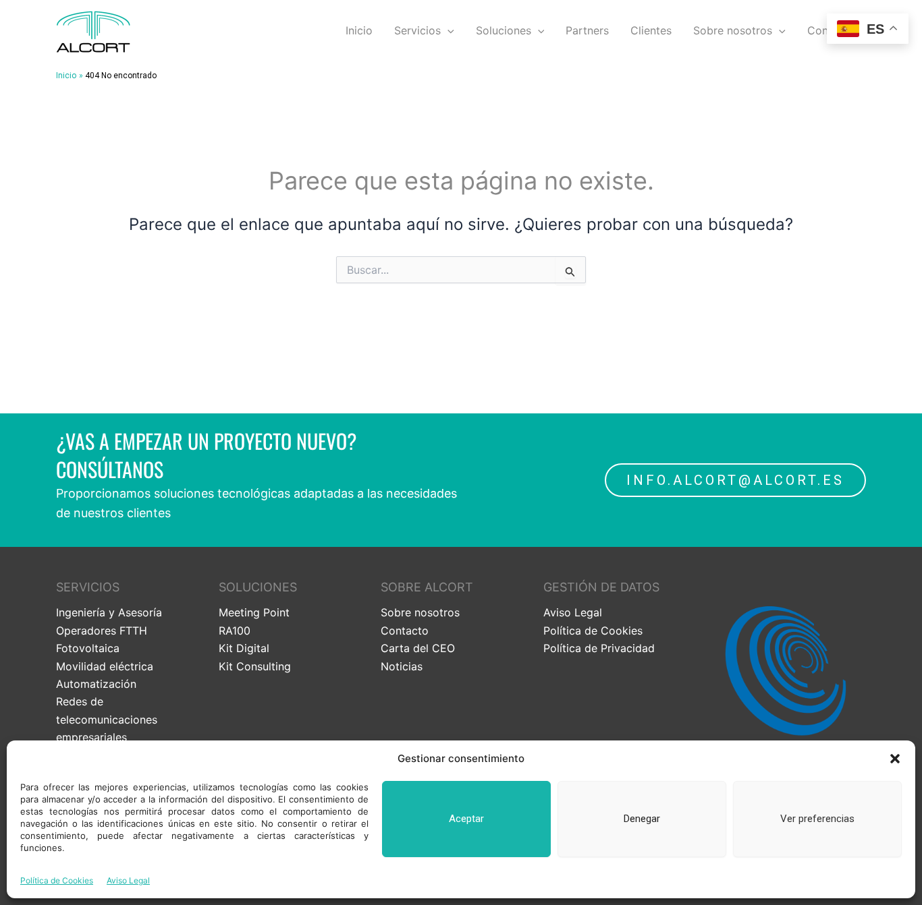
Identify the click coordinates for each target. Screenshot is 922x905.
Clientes (651, 30)
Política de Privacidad (599, 648)
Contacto (405, 630)
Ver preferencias (817, 819)
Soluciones (503, 30)
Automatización (96, 684)
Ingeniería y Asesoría (109, 612)
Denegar (642, 819)
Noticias (402, 666)
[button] (895, 758)
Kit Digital (244, 648)
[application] (447, 30)
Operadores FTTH (101, 630)
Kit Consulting (255, 666)
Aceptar (466, 819)
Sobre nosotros (732, 30)
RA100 (234, 630)
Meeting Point (254, 612)
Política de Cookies (56, 880)
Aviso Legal (128, 880)
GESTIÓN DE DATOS (601, 587)
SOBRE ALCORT (427, 587)
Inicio (359, 30)
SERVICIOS (87, 587)
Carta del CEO (418, 648)
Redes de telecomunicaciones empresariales (106, 719)
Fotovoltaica (87, 648)
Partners (587, 30)
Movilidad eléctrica (104, 666)
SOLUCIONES (258, 587)
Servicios (417, 30)
